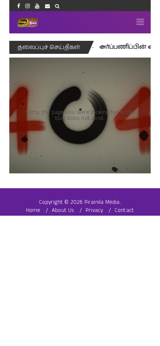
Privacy (94, 210)
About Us (63, 210)
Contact (124, 210)
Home (33, 210)
